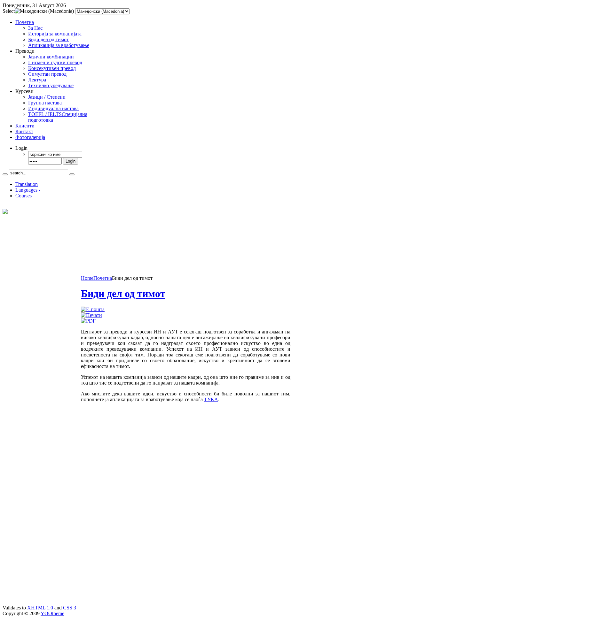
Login (70, 161)
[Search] (5, 174)
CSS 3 (69, 607)
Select (9, 11)
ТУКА (211, 399)
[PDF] (88, 321)
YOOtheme (52, 613)
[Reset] (72, 174)
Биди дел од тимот (123, 293)
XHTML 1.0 (40, 607)
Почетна (102, 278)
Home (87, 278)
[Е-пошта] (93, 309)
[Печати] (91, 315)
